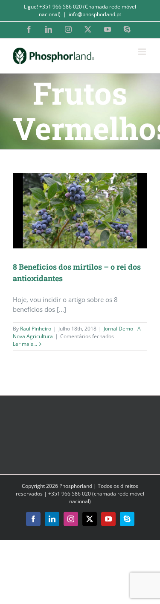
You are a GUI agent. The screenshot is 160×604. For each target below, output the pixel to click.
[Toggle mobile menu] (142, 51)
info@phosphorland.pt (95, 14)
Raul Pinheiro (35, 328)
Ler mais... (25, 344)
